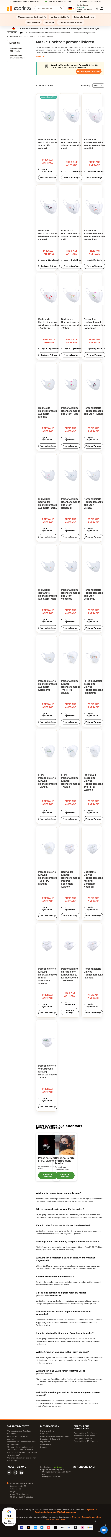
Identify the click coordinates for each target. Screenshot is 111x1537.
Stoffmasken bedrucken (18, 36)
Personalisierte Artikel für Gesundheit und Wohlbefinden (49, 33)
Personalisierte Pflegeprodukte (84, 33)
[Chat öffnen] (104, 1530)
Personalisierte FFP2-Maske (16, 50)
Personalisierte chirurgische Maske (17, 56)
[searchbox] (47, 8)
